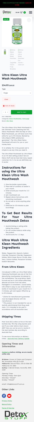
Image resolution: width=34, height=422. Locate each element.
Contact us (6, 352)
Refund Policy (7, 404)
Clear (6, 99)
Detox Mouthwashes (15, 119)
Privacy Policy (7, 401)
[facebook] (4, 396)
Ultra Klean (9, 121)
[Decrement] (3, 112)
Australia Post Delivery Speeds (18, 338)
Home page (25, 119)
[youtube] (9, 396)
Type (3, 89)
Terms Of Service (8, 408)
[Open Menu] (30, 12)
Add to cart (21, 112)
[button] (29, 20)
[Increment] (7, 112)
